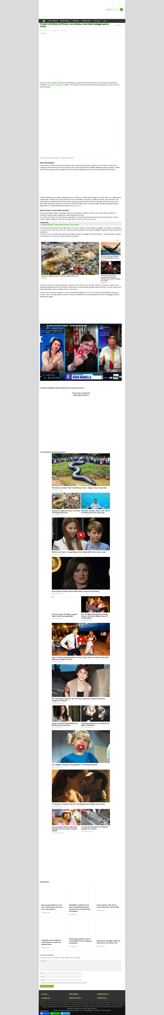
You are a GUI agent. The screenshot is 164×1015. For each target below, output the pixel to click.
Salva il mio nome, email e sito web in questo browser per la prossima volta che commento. (64, 982)
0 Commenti (63, 30)
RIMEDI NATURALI (65, 21)
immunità (78, 206)
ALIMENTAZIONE (86, 21)
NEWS (105, 21)
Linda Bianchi (46, 30)
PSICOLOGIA (97, 21)
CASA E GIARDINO (52, 21)
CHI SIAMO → (45, 994)
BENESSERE (76, 21)
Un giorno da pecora (55, 85)
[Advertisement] (81, 101)
